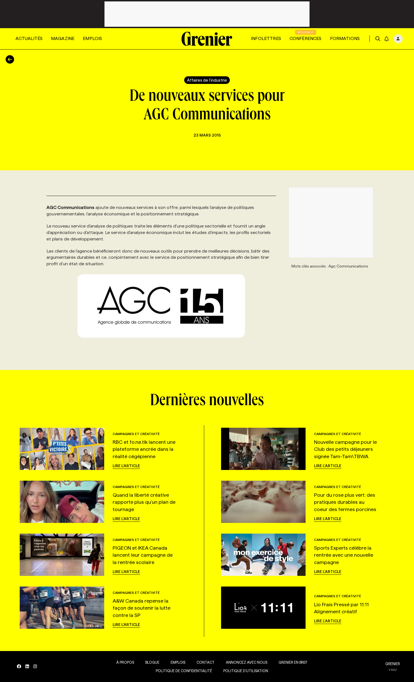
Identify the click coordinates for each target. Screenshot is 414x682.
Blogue (152, 662)
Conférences (306, 38)
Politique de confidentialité (184, 671)
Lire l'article (126, 465)
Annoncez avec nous (246, 662)
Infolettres (266, 38)
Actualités (29, 38)
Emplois (92, 38)
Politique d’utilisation (245, 671)
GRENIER (392, 664)
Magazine (62, 38)
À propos (125, 662)
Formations (345, 38)
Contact (206, 662)
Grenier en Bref (293, 662)
